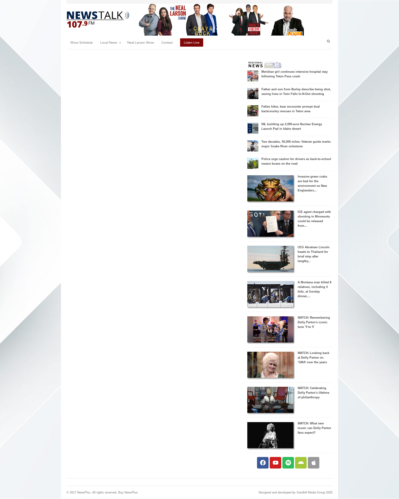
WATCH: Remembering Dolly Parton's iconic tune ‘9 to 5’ (314, 322)
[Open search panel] (328, 41)
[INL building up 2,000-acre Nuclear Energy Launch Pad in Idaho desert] (252, 133)
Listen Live (192, 42)
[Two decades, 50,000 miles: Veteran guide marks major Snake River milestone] (252, 150)
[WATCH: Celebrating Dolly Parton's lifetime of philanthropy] (270, 412)
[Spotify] (288, 463)
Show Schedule (81, 42)
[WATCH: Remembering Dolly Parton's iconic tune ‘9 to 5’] (270, 341)
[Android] (301, 463)
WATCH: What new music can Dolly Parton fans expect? (314, 428)
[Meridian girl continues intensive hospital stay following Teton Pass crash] (252, 80)
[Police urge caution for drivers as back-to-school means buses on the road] (252, 167)
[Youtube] (275, 463)
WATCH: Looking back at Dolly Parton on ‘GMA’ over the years (313, 357)
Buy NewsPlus (128, 492)
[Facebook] (263, 463)
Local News (108, 42)
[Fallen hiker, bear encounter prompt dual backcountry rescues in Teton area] (252, 115)
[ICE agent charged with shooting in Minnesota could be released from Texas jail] (270, 235)
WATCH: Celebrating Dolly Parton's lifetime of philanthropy (313, 392)
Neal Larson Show (140, 42)
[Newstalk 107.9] (97, 19)
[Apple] (313, 463)
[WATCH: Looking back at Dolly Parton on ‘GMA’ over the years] (270, 376)
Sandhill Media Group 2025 (314, 492)
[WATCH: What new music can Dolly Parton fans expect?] (270, 447)
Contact (167, 42)
